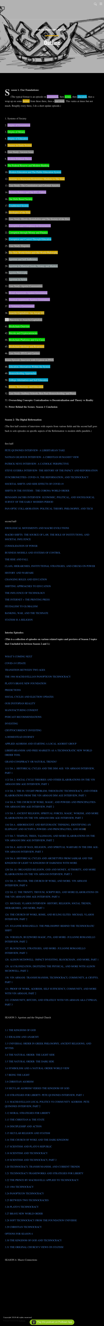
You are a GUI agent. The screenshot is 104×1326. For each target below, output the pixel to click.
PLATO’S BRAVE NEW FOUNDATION (25, 683)
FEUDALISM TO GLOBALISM (21, 606)
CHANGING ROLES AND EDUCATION (26, 579)
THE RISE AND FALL (16, 559)
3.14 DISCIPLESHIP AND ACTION (23, 1126)
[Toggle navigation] (101, 3)
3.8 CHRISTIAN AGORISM (19, 1081)
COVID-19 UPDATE (15, 663)
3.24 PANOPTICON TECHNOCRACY (24, 1193)
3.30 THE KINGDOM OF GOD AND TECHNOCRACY (33, 1240)
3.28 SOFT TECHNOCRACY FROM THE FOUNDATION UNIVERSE (41, 1220)
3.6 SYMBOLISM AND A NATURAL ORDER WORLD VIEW (37, 1068)
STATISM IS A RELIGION (19, 619)
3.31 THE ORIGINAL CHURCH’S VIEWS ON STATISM (34, 1247)
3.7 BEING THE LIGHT (17, 1074)
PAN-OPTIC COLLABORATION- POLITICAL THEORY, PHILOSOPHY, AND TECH (49, 508)
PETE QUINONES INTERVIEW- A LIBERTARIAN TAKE (35, 450)
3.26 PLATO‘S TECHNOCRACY (22, 1206)
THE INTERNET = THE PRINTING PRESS (27, 599)
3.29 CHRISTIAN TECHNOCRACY (23, 1227)
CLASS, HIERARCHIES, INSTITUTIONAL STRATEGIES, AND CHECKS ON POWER (50, 566)
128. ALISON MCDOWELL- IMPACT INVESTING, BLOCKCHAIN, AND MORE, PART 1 (52, 959)
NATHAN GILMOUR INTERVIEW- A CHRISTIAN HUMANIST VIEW (42, 457)
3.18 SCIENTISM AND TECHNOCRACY (26, 1153)
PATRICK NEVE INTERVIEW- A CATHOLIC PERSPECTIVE (37, 463)
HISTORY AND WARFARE (19, 572)
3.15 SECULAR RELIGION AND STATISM (27, 1133)
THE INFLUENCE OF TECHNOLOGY (25, 593)
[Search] (95, 3)
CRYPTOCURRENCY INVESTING (23, 730)
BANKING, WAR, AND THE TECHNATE (26, 613)
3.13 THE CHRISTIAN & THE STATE (24, 1119)
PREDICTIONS (13, 690)
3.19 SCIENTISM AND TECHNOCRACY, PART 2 (30, 1159)
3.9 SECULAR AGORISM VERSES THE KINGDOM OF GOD (37, 1088)
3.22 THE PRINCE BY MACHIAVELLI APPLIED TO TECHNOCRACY (42, 1180)
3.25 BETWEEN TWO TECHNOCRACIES (27, 1200)
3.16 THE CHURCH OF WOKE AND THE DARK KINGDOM (37, 1139)
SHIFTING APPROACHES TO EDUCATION (28, 586)
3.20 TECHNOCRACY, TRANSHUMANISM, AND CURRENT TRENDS (42, 1166)
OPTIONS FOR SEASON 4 (19, 1233)
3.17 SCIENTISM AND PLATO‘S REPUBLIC (28, 1146)
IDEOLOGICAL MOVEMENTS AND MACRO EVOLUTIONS (37, 528)
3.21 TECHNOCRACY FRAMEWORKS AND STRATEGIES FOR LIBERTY (44, 1173)
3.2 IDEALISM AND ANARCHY (22, 1036)
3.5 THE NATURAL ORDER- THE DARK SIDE (29, 1061)
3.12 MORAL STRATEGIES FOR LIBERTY (27, 1113)
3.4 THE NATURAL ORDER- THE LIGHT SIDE (30, 1054)
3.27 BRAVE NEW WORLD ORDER (24, 1213)
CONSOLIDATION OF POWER (21, 545)
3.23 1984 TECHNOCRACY (19, 1186)
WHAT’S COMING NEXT (18, 656)
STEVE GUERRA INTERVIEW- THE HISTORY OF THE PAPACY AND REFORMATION (51, 470)
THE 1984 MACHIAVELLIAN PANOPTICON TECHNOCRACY (38, 676)
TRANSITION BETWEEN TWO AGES (25, 669)
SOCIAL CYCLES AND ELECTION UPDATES (29, 696)
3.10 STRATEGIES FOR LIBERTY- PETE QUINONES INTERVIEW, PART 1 (44, 1095)
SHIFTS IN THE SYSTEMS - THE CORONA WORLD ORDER (37, 490)
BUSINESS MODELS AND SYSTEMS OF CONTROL (33, 552)
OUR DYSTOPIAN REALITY (20, 703)
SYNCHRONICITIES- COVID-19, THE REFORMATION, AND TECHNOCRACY (47, 477)
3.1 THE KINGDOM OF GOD (20, 1030)
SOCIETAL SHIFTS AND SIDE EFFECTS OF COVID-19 (34, 483)
